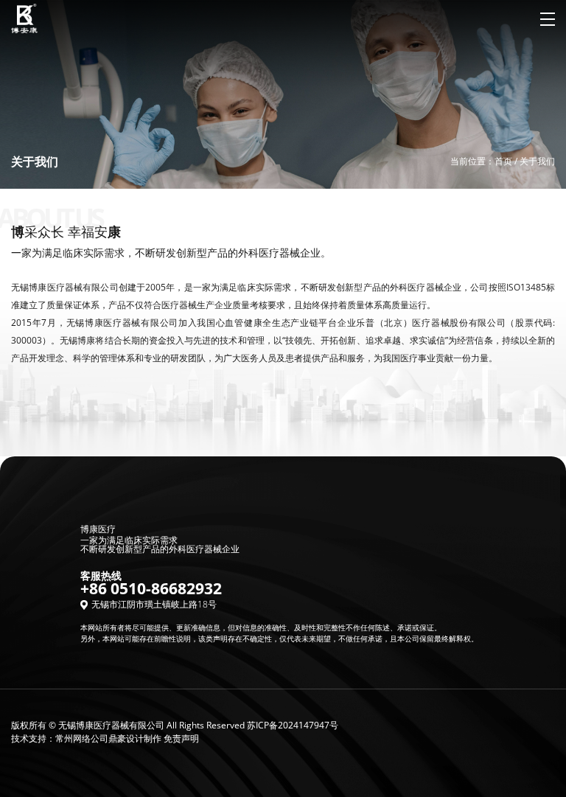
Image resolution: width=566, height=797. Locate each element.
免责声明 (181, 738)
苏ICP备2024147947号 (292, 725)
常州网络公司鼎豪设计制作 (108, 738)
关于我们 (537, 161)
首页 (503, 161)
